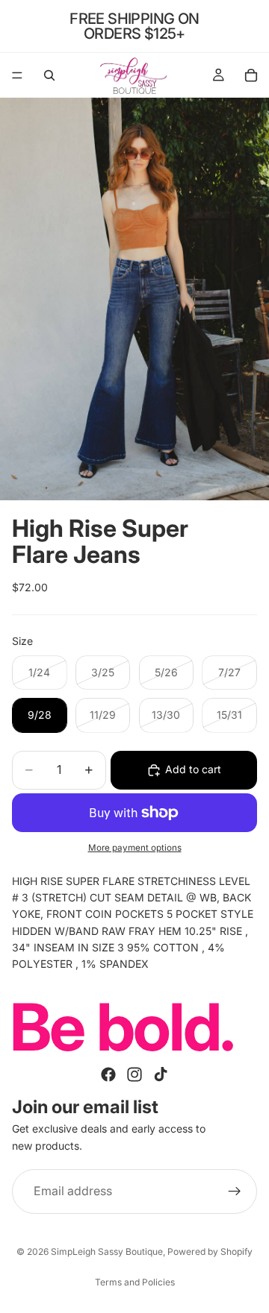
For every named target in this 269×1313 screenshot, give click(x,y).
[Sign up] (234, 1191)
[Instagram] (134, 1074)
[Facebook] (108, 1074)
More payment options (135, 848)
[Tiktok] (161, 1074)
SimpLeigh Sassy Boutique (107, 1251)
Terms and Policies (135, 1282)
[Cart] (251, 75)
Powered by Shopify (210, 1251)
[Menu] (17, 75)
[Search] (49, 75)
